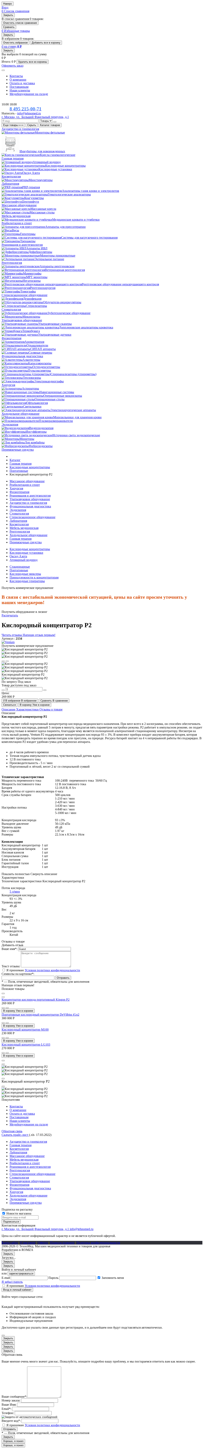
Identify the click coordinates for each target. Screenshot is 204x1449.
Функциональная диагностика (30, 506)
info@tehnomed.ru (29, 113)
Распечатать (10, 615)
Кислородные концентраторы (30, 549)
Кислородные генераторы (27, 581)
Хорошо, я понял (13, 1441)
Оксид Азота (18, 556)
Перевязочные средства (26, 542)
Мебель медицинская (24, 528)
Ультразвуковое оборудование (30, 499)
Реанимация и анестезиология (30, 495)
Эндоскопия (18, 510)
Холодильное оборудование (28, 535)
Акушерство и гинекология (28, 502)
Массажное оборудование (27, 481)
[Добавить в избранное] (3, 1007)
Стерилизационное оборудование (32, 517)
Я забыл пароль (12, 1281)
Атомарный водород (23, 560)
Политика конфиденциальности (98, 1242)
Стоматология (19, 513)
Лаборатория (18, 520)
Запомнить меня (113, 1277)
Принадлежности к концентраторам (34, 577)
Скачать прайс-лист (15, 1134)
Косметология (19, 524)
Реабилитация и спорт (25, 484)
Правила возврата (62, 1242)
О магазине (27, 1242)
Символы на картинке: (18, 974)
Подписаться (11, 1221)
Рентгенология (20, 531)
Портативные (19, 570)
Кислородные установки (26, 552)
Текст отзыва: (11, 966)
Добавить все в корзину (46, 42)
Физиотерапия (19, 492)
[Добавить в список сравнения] (7, 1007)
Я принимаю (43, 970)
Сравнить (9, 27)
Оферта (43, 1242)
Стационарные (20, 566)
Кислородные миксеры (25, 574)
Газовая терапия (20, 538)
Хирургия (16, 488)
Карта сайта (10, 1242)
